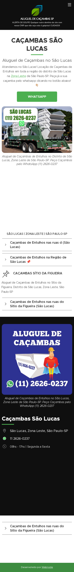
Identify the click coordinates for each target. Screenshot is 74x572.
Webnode (47, 567)
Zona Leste (18, 76)
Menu (69, 4)
